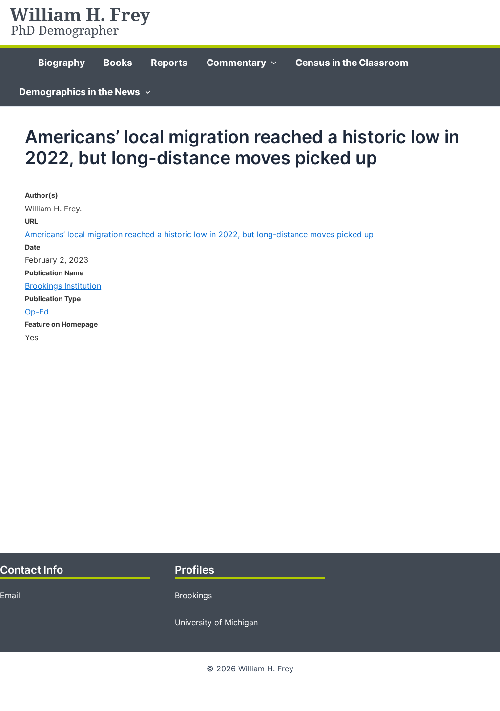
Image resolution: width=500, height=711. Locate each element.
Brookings (193, 595)
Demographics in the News (79, 92)
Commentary (236, 62)
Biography (61, 62)
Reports (169, 62)
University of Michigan (216, 622)
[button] (271, 62)
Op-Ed (37, 311)
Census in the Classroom (352, 62)
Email (10, 595)
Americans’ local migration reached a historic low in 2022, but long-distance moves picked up (199, 234)
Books (118, 62)
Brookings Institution (63, 286)
